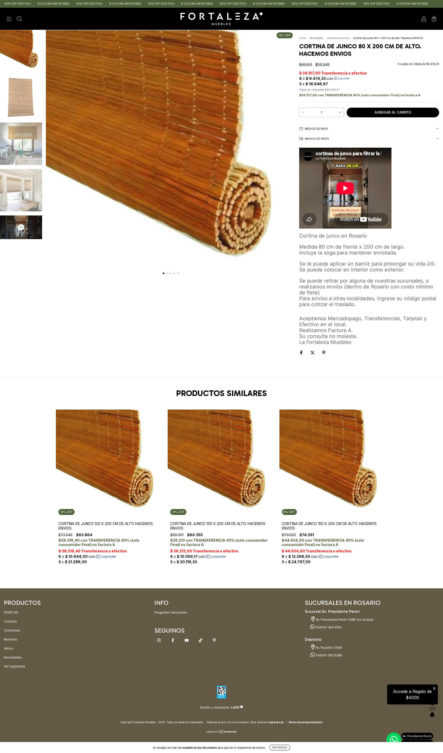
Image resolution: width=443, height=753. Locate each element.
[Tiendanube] (222, 732)
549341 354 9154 (328, 627)
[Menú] (9, 19)
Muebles (10, 639)
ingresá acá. (276, 722)
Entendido (279, 747)
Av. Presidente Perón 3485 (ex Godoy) (344, 620)
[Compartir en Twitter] (312, 352)
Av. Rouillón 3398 (328, 648)
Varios (8, 648)
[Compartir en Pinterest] (324, 352)
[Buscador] (19, 19)
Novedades (316, 38)
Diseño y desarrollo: (219, 707)
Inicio (302, 38)
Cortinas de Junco (338, 38)
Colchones (12, 630)
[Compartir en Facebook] (301, 352)
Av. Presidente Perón (417, 736)
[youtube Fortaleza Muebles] (187, 640)
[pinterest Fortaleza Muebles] (214, 640)
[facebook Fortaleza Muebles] (173, 640)
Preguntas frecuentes (170, 612)
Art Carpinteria (14, 666)
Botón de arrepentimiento (306, 722)
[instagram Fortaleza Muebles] (159, 640)
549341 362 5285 (328, 655)
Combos (10, 621)
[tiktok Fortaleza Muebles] (201, 640)
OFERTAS (11, 612)
